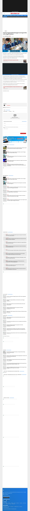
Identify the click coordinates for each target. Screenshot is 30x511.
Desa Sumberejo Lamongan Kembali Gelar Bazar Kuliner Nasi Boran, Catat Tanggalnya (16, 360)
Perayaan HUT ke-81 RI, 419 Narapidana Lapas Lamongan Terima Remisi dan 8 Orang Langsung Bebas (16, 235)
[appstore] (4, 500)
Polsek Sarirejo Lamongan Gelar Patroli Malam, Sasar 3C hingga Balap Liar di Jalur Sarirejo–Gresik (16, 152)
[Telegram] (8, 497)
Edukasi (25, 15)
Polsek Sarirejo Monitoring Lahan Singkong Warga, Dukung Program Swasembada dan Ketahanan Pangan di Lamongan (17, 148)
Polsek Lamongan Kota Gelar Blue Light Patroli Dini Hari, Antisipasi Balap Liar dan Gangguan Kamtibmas (16, 187)
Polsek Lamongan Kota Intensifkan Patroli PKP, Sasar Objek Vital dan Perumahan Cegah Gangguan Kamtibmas (17, 200)
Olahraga (21, 15)
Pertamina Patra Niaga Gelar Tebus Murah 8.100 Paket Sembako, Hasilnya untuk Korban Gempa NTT (15, 265)
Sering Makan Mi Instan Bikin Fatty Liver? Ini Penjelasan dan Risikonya (16, 321)
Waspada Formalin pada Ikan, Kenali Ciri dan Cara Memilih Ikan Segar (17, 332)
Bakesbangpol (5, 111)
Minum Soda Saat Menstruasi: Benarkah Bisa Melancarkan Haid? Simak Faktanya (16, 304)
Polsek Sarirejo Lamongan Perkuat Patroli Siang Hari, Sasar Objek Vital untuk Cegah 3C (16, 156)
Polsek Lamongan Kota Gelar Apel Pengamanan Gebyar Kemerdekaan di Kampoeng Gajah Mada (16, 246)
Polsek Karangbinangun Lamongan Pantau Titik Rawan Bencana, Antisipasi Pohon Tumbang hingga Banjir (15, 261)
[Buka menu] (26, 14)
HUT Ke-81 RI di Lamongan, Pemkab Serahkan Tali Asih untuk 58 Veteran (16, 250)
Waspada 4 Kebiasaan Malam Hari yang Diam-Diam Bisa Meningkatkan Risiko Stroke (15, 308)
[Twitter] (5, 497)
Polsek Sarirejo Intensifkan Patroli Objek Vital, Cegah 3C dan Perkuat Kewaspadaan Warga (17, 161)
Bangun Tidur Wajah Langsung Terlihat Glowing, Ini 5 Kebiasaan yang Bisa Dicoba (16, 311)
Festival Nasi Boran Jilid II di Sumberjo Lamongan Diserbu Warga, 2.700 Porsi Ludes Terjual (16, 352)
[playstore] (7, 500)
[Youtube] (7, 497)
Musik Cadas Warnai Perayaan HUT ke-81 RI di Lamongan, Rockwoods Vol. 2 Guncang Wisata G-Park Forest (16, 269)
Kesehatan (18, 15)
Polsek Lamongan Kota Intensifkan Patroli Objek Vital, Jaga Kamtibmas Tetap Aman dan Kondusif (16, 243)
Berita (5, 15)
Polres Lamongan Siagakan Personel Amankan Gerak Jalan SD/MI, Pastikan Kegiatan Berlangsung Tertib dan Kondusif (15, 254)
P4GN (13, 111)
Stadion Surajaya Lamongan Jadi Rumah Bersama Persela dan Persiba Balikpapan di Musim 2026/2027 (16, 239)
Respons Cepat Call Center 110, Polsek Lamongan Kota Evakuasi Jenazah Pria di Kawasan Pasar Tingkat (16, 196)
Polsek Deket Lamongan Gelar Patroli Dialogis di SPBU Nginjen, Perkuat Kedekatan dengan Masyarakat (16, 258)
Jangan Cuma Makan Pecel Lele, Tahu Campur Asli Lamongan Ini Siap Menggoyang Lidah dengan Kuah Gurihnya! (16, 367)
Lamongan (10, 111)
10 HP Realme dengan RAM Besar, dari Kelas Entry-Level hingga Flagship (15, 300)
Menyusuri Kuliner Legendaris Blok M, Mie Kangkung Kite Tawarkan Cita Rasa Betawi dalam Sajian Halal (17, 356)
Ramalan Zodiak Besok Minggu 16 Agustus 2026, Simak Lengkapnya (16, 296)
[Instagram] (6, 497)
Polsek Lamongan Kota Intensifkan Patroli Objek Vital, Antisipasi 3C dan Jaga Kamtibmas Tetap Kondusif (17, 191)
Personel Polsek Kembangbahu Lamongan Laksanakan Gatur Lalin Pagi (12, 87)
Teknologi (11, 15)
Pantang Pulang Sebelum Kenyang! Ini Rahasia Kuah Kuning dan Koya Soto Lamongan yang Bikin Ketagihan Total (16, 363)
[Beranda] (3, 15)
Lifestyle (14, 15)
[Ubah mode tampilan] (4, 14)
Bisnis (8, 15)
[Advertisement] (15, 5)
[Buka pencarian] (3, 14)
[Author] (3, 36)
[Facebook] (3, 497)
